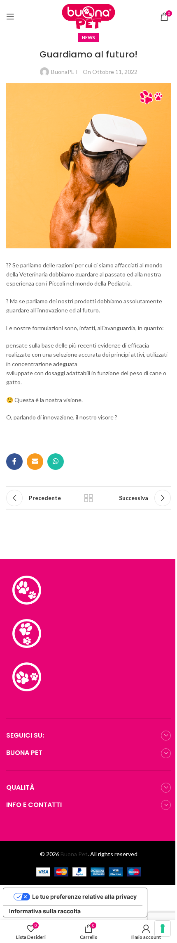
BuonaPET (65, 71)
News (88, 37)
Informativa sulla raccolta (45, 910)
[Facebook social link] (14, 461)
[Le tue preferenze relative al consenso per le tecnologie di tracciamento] (162, 928)
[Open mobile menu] (10, 16)
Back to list (88, 498)
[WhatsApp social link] (55, 461)
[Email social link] (35, 461)
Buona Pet (74, 853)
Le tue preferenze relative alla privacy (84, 896)
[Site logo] (88, 15)
